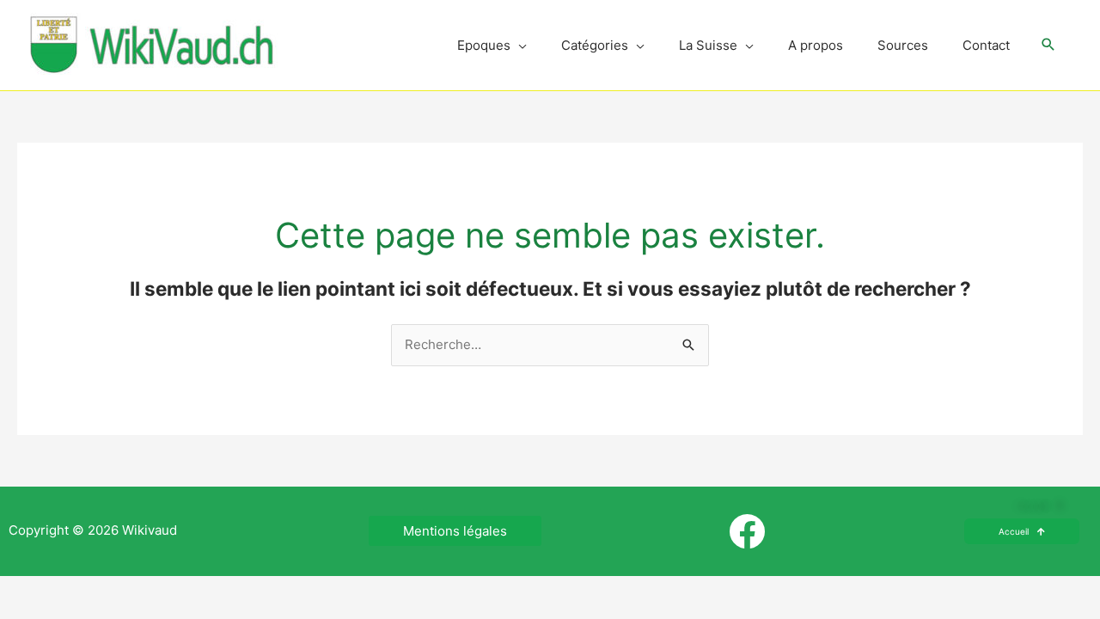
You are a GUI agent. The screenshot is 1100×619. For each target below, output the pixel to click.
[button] (1048, 45)
